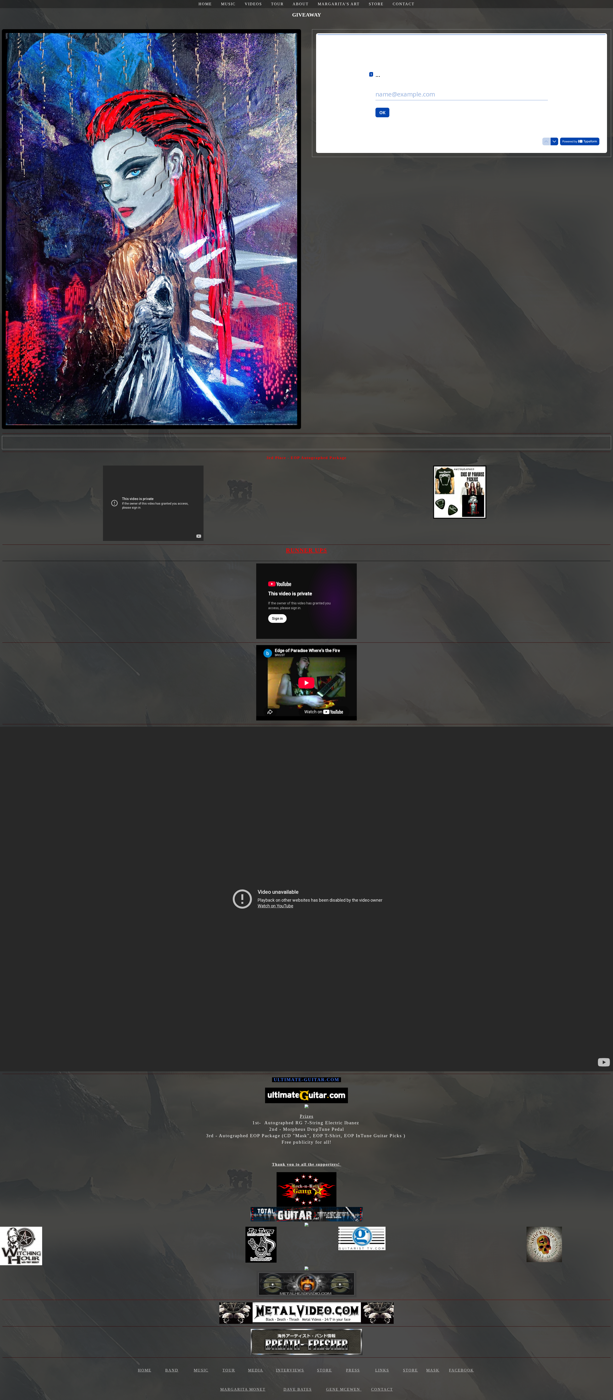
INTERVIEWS (290, 1370)
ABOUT (301, 4)
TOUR (277, 4)
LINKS (382, 1370)
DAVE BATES (298, 1389)
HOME (205, 4)
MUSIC (228, 4)
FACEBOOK (461, 1370)
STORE (376, 4)
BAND (171, 1370)
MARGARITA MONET (243, 1389)
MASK (432, 1370)
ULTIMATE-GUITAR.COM (306, 1079)
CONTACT (403, 4)
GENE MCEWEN (343, 1389)
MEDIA (255, 1370)
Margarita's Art (339, 4)
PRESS (353, 1370)
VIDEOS (253, 4)
